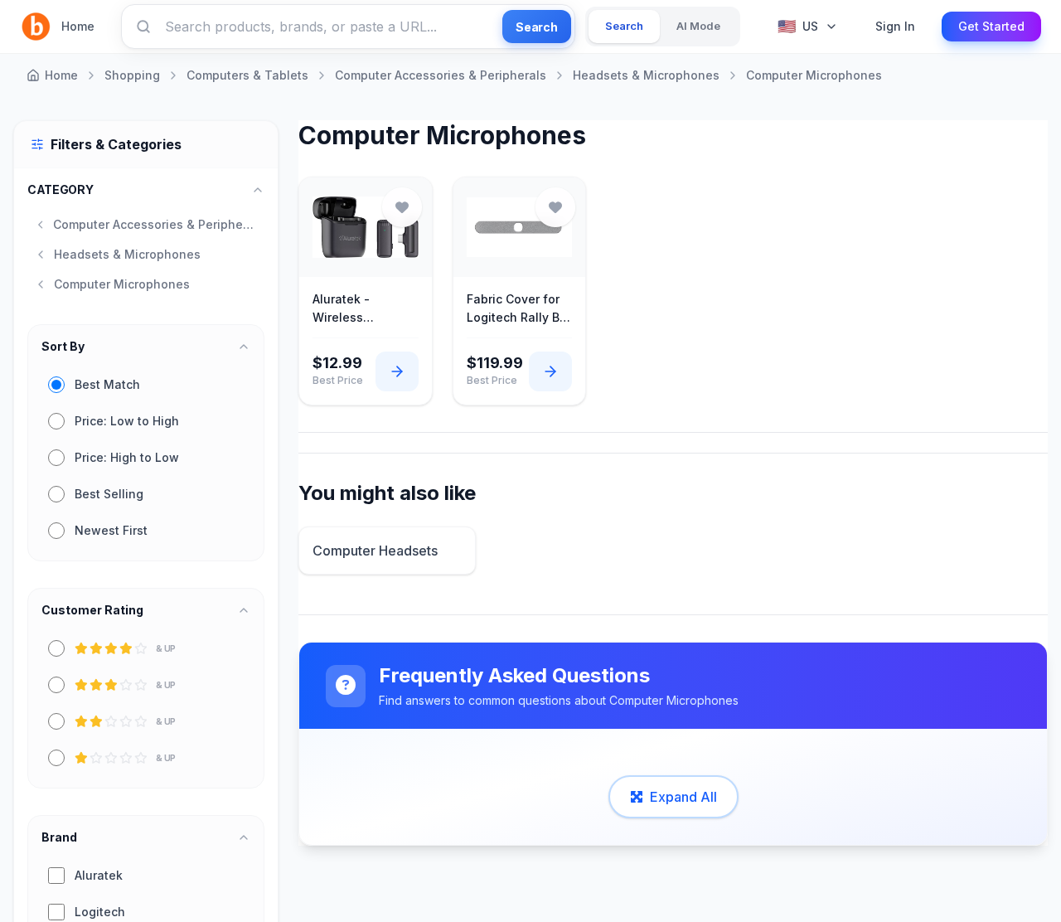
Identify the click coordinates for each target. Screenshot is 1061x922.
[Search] (143, 26)
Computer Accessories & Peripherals (440, 75)
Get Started (991, 26)
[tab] (624, 26)
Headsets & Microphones (646, 75)
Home (77, 26)
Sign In (895, 26)
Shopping (132, 75)
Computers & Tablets (247, 75)
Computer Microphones (814, 75)
